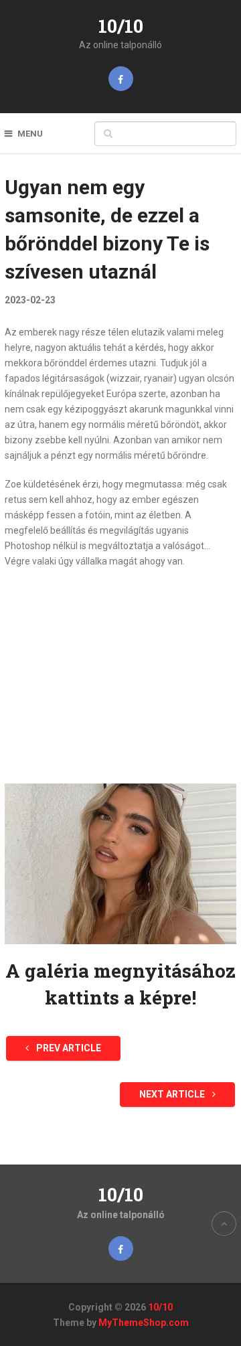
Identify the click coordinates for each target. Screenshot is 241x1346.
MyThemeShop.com (143, 1322)
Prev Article (67, 1048)
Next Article (173, 1094)
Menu (30, 134)
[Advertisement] (120, 676)
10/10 (120, 25)
